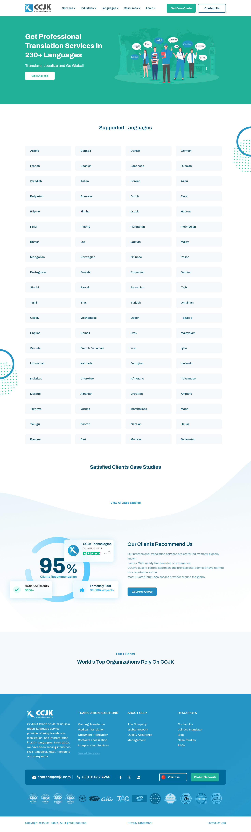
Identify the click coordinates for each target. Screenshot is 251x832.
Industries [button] (87, 8)
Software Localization (92, 740)
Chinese (174, 777)
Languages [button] (109, 8)
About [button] (149, 8)
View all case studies (125, 502)
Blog (181, 734)
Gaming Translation (91, 724)
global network (205, 777)
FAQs (181, 745)
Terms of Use (216, 822)
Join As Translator (190, 729)
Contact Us (212, 8)
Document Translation (93, 734)
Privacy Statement (140, 822)
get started (39, 75)
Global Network (138, 729)
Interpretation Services (93, 745)
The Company (137, 724)
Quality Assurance (140, 734)
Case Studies (187, 740)
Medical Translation (91, 729)
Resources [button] (131, 8)
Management (137, 740)
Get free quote (181, 8)
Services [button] (67, 8)
